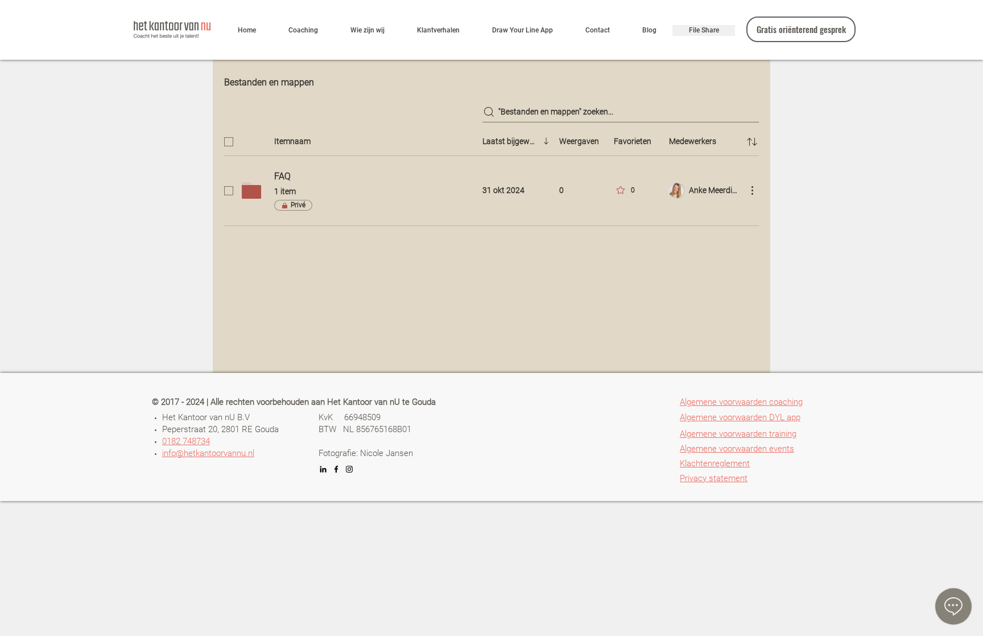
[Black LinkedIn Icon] (323, 469)
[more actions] (752, 190)
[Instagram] (349, 469)
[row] (491, 139)
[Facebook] (336, 469)
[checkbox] (228, 141)
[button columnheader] (752, 142)
